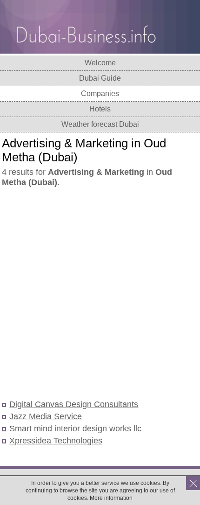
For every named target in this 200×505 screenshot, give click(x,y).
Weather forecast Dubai (100, 124)
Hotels (100, 109)
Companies (100, 93)
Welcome (100, 63)
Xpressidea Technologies (55, 440)
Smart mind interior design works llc (75, 428)
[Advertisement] (100, 294)
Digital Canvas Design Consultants (73, 404)
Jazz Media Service (45, 416)
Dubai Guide (100, 78)
